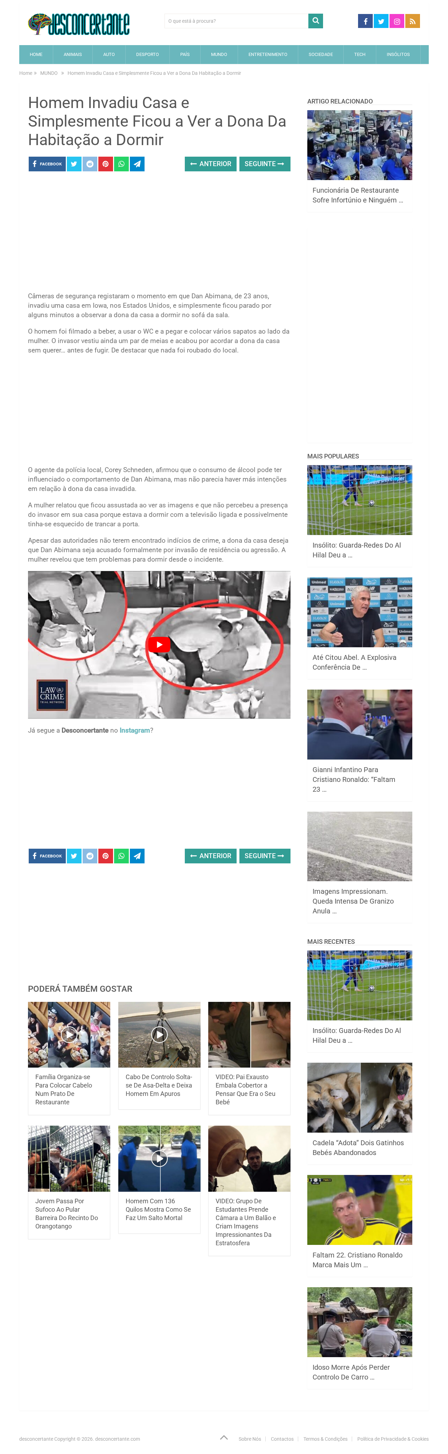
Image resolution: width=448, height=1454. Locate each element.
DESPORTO (147, 54)
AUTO (109, 54)
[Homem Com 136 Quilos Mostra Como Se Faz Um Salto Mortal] (159, 1159)
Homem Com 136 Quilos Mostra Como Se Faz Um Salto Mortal (158, 1209)
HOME (36, 54)
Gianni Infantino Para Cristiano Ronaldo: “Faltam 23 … (354, 779)
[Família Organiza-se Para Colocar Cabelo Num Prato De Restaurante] (69, 1035)
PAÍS (185, 54)
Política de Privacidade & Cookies (393, 1439)
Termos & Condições (325, 1439)
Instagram (135, 730)
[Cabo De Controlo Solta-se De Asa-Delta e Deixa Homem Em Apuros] (159, 1035)
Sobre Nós (250, 1439)
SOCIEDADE (321, 54)
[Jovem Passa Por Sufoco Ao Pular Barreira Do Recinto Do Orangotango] (69, 1159)
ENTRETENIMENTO (267, 54)
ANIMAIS (73, 54)
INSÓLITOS (398, 54)
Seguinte (261, 164)
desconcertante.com (117, 1439)
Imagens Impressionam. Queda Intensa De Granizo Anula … (353, 901)
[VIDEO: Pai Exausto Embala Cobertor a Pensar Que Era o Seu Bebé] (249, 1035)
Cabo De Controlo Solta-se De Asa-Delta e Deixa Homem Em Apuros (159, 1085)
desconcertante (36, 1439)
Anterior (214, 164)
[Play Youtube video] (159, 645)
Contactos (282, 1439)
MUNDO (219, 54)
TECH (359, 54)
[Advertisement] (159, 234)
